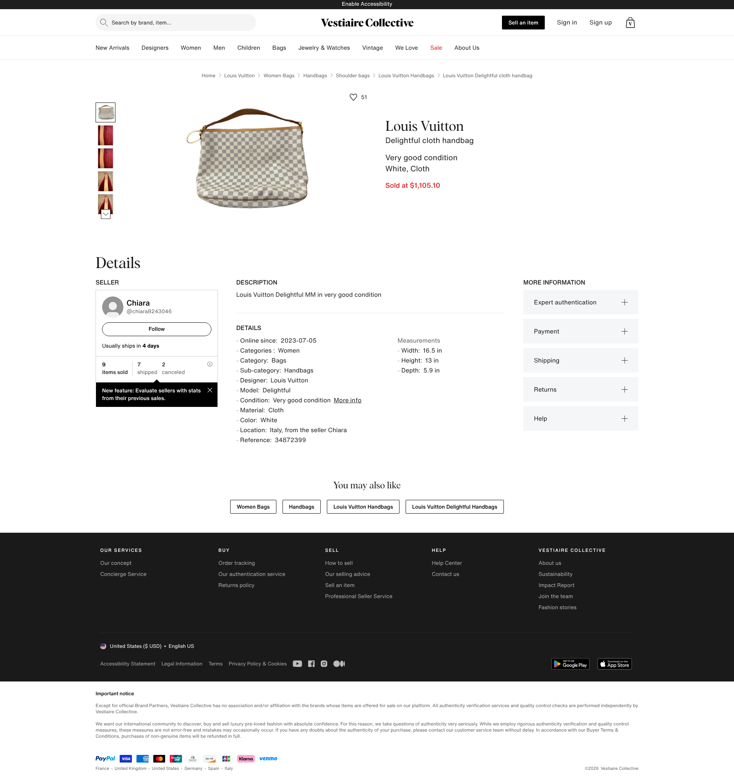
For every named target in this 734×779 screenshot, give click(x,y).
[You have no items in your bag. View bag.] (630, 22)
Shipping (547, 360)
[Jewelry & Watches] (356, 48)
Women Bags (278, 75)
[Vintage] (389, 48)
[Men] (231, 48)
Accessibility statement (127, 663)
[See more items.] (105, 214)
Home (208, 75)
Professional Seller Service (358, 596)
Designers (155, 48)
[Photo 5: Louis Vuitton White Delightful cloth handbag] (105, 204)
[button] (630, 22)
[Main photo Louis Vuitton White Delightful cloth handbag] (105, 112)
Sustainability (556, 574)
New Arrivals (112, 48)
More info (348, 400)
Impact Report (557, 585)
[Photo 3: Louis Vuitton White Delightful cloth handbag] (105, 158)
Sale (436, 48)
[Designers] (175, 48)
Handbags (315, 75)
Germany (193, 768)
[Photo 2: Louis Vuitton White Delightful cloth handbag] (105, 135)
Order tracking (236, 563)
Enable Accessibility (367, 4)
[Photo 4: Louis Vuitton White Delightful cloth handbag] (105, 181)
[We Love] (424, 48)
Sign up (600, 22)
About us (550, 563)
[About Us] (485, 48)
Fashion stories (557, 607)
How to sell (338, 563)
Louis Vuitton (239, 75)
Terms (215, 663)
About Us (467, 48)
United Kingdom (131, 768)
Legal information (181, 663)
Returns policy (236, 585)
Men (219, 48)
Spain (213, 768)
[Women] (207, 48)
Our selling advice (347, 574)
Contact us (446, 574)
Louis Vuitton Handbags (406, 75)
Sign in (567, 22)
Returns (545, 389)
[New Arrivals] (135, 48)
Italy (229, 768)
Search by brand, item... (141, 22)
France (102, 768)
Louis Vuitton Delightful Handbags (454, 507)
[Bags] (292, 48)
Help (540, 418)
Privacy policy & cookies (258, 663)
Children (248, 48)
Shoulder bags (353, 75)
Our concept (116, 563)
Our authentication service (251, 574)
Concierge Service (123, 574)
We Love (406, 48)
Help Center (447, 563)
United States (165, 768)
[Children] (266, 48)
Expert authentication (565, 302)
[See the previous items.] (105, 102)
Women (191, 48)
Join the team (556, 596)
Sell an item (523, 22)
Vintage (372, 48)
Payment (546, 331)
